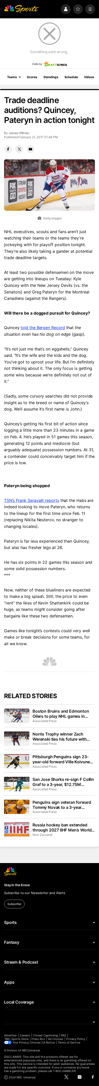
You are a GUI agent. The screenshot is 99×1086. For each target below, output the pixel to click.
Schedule (71, 77)
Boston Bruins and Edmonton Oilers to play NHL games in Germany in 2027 (60, 714)
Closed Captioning (45, 1035)
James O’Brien (19, 133)
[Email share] (30, 149)
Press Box (38, 1039)
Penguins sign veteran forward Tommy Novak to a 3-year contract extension (61, 805)
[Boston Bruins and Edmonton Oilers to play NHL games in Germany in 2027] (16, 716)
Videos (89, 77)
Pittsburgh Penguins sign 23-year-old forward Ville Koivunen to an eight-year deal (62, 759)
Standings (50, 77)
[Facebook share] (8, 149)
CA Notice (48, 1042)
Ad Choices (55, 1039)
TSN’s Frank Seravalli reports (31, 500)
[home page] (21, 9)
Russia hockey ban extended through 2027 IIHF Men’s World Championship (61, 827)
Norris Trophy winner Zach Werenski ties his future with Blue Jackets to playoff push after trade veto (59, 736)
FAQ (63, 1035)
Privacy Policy (75, 1039)
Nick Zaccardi (42, 835)
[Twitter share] (19, 149)
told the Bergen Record (43, 327)
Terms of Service (69, 1042)
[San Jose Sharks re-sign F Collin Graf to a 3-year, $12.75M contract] (16, 784)
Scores (32, 77)
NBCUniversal (31, 1050)
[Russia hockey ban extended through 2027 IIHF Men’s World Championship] (16, 829)
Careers (25, 1035)
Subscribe (14, 904)
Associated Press (44, 721)
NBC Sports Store (16, 1039)
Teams (12, 77)
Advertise (10, 1035)
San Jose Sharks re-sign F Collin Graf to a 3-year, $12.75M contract (63, 782)
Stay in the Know (17, 885)
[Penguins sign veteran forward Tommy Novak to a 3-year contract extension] (16, 807)
